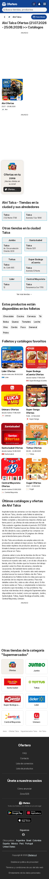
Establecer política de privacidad (24, 862)
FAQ (24, 753)
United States (9, 846)
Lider (42, 596)
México (14, 843)
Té (40, 316)
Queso (15, 321)
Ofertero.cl (32, 855)
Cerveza (31, 316)
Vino (5, 327)
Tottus (15, 596)
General (33, 327)
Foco (23, 327)
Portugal (29, 843)
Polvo (6, 332)
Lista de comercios (24, 763)
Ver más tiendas (23, 294)
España (6, 843)
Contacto (24, 758)
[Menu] (44, 4)
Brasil (28, 840)
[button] (39, 4)
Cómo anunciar (24, 788)
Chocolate (8, 316)
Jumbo (42, 593)
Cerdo (14, 327)
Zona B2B (24, 793)
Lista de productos (24, 768)
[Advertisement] (24, 53)
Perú (21, 843)
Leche (37, 321)
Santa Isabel (7, 596)
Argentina (20, 840)
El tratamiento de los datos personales (24, 873)
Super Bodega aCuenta (29, 596)
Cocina (20, 316)
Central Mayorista (9, 598)
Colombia (37, 840)
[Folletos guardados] (34, 4)
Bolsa (6, 321)
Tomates (26, 321)
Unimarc (20, 598)
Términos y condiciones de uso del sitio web (24, 867)
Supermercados (39, 590)
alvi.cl (10, 563)
